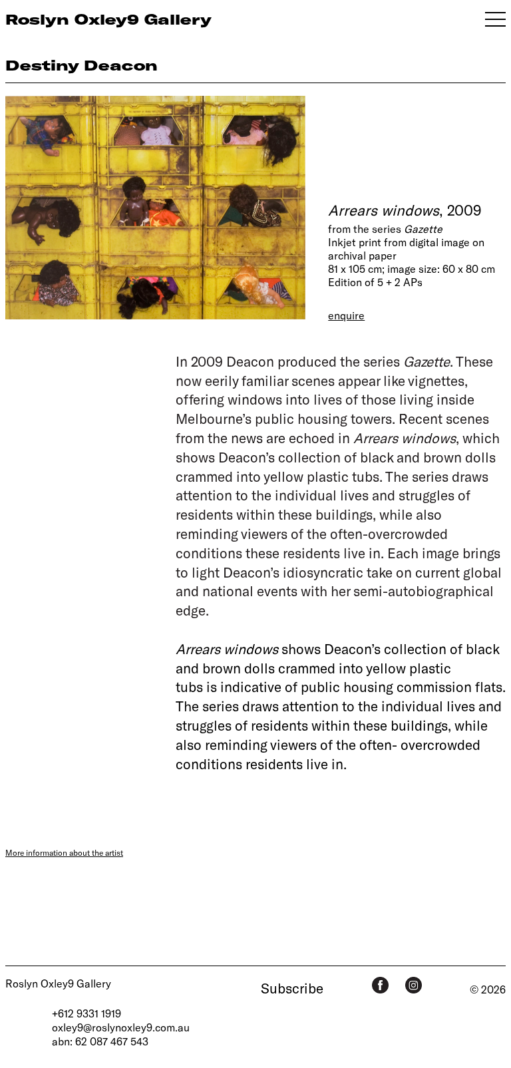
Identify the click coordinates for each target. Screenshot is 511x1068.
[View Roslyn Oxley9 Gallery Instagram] (413, 985)
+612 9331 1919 (86, 1013)
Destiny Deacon (81, 65)
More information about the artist (64, 852)
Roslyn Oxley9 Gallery (58, 983)
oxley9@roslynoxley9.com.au (121, 1027)
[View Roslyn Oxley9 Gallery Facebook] (380, 985)
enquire (346, 315)
